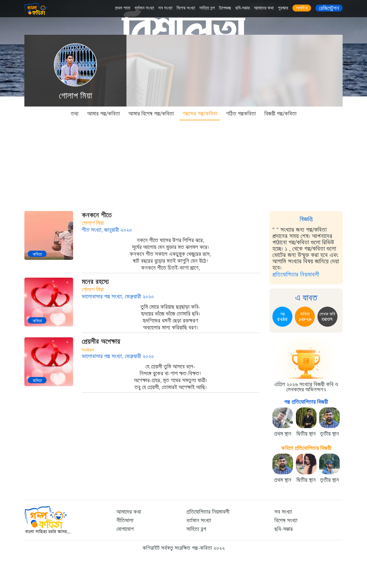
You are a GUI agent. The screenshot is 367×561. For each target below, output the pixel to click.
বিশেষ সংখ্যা (186, 8)
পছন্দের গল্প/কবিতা (199, 113)
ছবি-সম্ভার (242, 8)
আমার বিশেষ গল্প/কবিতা (151, 113)
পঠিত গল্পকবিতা (241, 113)
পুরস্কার (283, 8)
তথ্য (75, 113)
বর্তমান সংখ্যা (144, 8)
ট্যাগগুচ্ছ (225, 8)
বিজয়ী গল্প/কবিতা (280, 113)
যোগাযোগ (125, 529)
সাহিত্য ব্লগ (207, 8)
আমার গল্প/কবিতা (103, 113)
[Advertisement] (183, 163)
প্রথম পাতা (122, 8)
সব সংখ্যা (165, 8)
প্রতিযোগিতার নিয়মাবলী (295, 274)
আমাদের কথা (264, 8)
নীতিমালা (124, 520)
